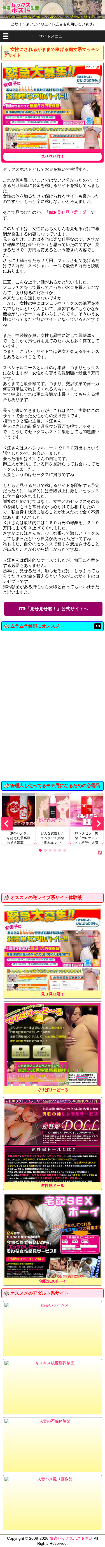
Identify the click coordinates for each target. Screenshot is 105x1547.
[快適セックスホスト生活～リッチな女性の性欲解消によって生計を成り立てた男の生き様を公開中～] (52, 9)
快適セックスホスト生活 (71, 1538)
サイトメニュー (52, 36)
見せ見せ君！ (69, 212)
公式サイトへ (56, 608)
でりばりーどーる (52, 1090)
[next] (98, 823)
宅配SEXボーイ (52, 1281)
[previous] (7, 823)
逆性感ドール (52, 1185)
